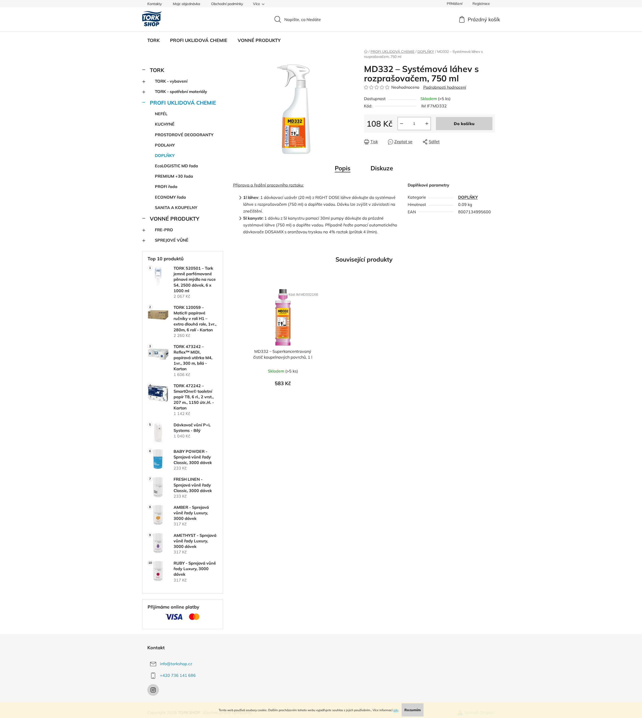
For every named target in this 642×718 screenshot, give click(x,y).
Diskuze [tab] (382, 168)
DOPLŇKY (165, 155)
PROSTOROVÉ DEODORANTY (184, 134)
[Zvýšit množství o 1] (427, 123)
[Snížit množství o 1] (401, 123)
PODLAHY (165, 145)
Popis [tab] (342, 168)
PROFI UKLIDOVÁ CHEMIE (183, 102)
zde (395, 710)
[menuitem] (153, 40)
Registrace (481, 3)
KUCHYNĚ (165, 124)
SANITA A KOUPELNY (176, 207)
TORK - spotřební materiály (181, 91)
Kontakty (154, 4)
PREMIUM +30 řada (174, 176)
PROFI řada (166, 186)
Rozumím (412, 710)
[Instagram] (153, 690)
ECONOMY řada (170, 197)
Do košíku (464, 123)
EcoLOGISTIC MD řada (176, 165)
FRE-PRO (164, 229)
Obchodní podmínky (227, 4)
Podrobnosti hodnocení (444, 87)
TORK (157, 70)
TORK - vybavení (171, 81)
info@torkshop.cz (176, 663)
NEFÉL (161, 113)
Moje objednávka (186, 4)
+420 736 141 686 (178, 675)
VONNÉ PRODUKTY (174, 218)
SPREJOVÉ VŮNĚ (171, 240)
